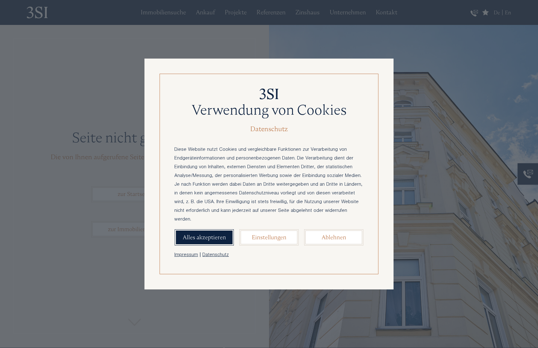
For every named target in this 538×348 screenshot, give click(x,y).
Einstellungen (269, 237)
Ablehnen (334, 237)
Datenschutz (215, 255)
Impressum (186, 255)
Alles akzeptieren (204, 237)
